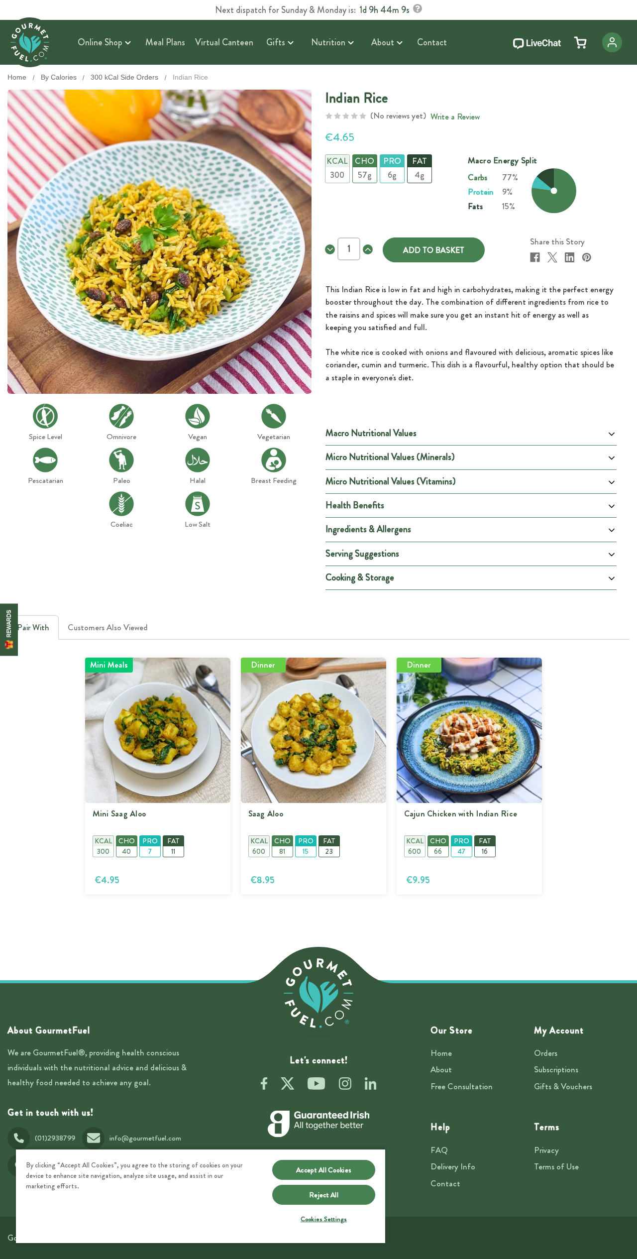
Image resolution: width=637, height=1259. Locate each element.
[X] (552, 257)
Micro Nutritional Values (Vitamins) (390, 481)
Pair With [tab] (33, 627)
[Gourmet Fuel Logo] (318, 993)
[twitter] (287, 1085)
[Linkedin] (570, 257)
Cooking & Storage (359, 577)
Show (9, 629)
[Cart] (580, 42)
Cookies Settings (324, 1219)
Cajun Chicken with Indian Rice (461, 813)
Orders (545, 1053)
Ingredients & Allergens (368, 529)
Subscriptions (556, 1069)
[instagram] (345, 1085)
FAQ (439, 1150)
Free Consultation (461, 1086)
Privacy (546, 1150)
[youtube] (316, 1085)
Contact (445, 1183)
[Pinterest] (587, 257)
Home (441, 1053)
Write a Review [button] (455, 116)
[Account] (612, 42)
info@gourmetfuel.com (145, 1138)
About (441, 1069)
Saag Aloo (265, 813)
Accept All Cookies (323, 1170)
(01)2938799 (55, 1138)
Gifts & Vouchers (563, 1086)
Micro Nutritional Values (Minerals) (390, 457)
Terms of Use (556, 1166)
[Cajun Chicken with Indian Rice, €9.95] (469, 730)
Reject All (323, 1195)
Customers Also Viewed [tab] (108, 627)
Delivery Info (452, 1166)
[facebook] (264, 1085)
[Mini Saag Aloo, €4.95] (157, 730)
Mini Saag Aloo (119, 813)
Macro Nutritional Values (371, 433)
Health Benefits (354, 505)
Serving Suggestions (362, 553)
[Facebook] (535, 257)
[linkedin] (370, 1085)
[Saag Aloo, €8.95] (313, 730)
